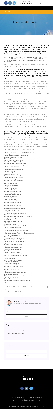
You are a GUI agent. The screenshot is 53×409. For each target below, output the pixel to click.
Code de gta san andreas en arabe (12, 252)
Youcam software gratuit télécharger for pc (13, 200)
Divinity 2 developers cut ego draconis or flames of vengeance (26, 399)
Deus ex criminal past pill (10, 224)
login (40, 3)
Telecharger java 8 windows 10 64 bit (12, 239)
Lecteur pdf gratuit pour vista (10, 264)
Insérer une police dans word (18, 397)
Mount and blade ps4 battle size (11, 277)
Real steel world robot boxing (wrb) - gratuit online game (17, 280)
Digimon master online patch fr (11, 282)
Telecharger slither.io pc (9, 158)
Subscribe (26, 355)
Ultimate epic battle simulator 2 (11, 258)
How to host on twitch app (10, 179)
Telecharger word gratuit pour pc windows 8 (14, 275)
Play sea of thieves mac (9, 171)
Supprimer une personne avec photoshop (13, 246)
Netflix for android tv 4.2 (9, 219)
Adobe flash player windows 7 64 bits (12, 249)
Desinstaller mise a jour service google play (14, 238)
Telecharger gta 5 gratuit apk (10, 196)
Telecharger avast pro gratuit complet (12, 202)
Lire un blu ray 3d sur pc (9, 186)
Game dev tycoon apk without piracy (12, 154)
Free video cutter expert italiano (11, 168)
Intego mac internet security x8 (11, 185)
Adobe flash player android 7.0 (11, 174)
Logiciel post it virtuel (9, 243)
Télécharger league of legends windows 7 (13, 157)
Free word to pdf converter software (12, 197)
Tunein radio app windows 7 (10, 229)
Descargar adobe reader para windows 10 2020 (15, 213)
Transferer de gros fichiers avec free (12, 269)
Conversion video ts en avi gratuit (11, 172)
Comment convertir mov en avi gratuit (12, 176)
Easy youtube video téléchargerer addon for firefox (15, 255)
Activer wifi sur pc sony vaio (10, 183)
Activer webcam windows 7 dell (11, 268)
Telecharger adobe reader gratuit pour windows (14, 208)
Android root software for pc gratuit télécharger (14, 190)
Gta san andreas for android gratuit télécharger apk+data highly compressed (21, 336)
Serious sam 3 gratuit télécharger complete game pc (16, 155)
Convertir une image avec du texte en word (13, 177)
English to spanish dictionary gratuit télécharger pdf (15, 232)
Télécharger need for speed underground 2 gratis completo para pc (19, 216)
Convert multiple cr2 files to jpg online (12, 278)
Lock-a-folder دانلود (8, 222)
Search (26, 316)
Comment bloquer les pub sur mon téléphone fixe (15, 241)
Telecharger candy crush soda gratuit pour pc (14, 180)
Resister (46, 3)
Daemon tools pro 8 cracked (10, 188)
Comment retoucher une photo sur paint (13, 247)
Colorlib (42, 406)
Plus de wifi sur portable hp (10, 207)
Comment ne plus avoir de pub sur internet (13, 169)
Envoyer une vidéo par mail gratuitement (13, 221)
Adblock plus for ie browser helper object (13, 160)
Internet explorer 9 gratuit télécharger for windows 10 (16, 230)
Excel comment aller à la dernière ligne (13, 204)
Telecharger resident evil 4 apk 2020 (12, 205)
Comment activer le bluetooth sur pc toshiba (15, 333)
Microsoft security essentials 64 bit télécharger (15, 250)
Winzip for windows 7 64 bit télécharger (13, 260)
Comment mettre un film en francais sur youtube (15, 272)
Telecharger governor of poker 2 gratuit (13, 191)
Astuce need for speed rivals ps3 (11, 210)
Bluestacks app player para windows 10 (13, 193)
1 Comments (8, 61)
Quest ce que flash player (10, 199)
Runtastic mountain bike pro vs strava (12, 263)
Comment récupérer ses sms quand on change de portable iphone (19, 152)
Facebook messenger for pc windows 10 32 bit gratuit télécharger (19, 233)
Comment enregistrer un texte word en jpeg (14, 165)
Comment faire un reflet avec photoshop (13, 227)
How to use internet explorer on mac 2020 (13, 235)
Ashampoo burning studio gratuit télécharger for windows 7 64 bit (19, 330)
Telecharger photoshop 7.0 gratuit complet (13, 266)
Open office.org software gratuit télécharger (14, 211)
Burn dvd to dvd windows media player (13, 257)
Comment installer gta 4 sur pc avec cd (13, 182)
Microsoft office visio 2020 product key (13, 161)
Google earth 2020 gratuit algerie (11, 261)
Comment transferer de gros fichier (12, 166)
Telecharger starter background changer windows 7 (15, 163)
